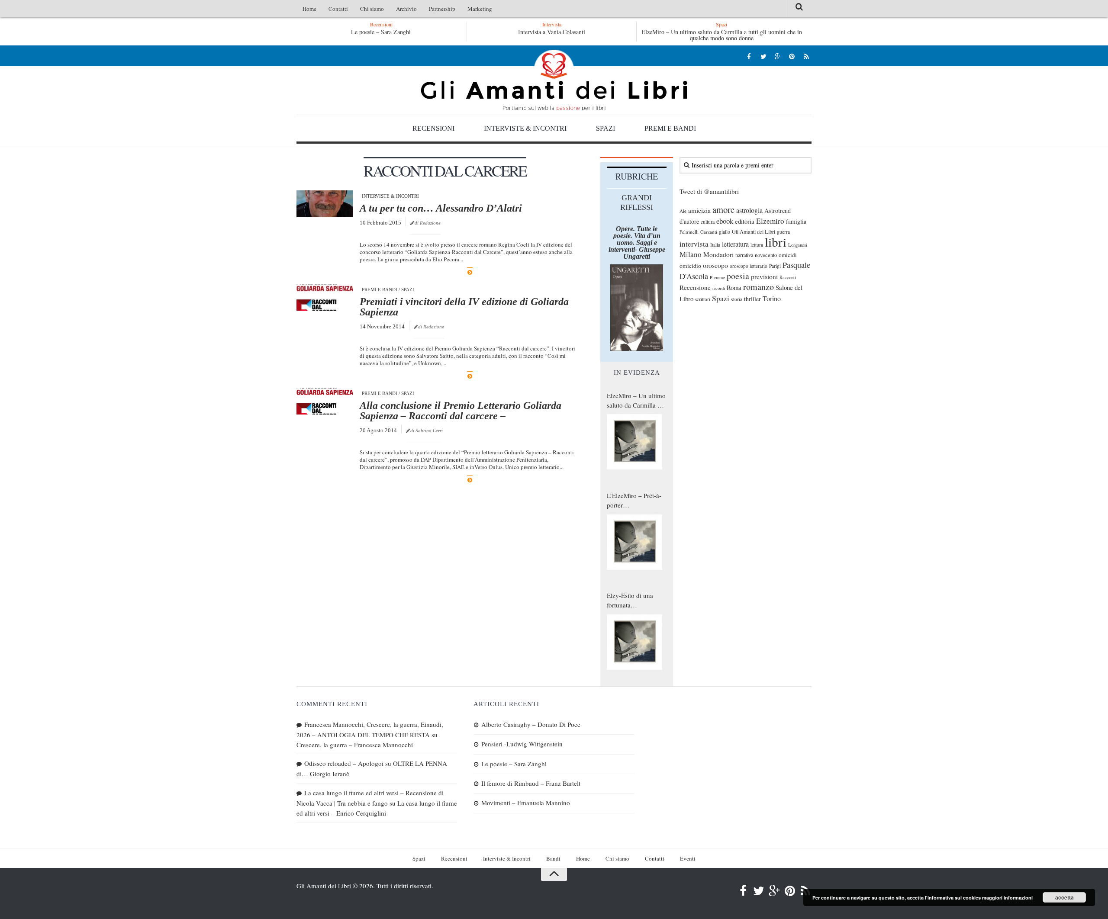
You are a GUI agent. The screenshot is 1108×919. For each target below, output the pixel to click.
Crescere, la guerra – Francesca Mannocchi (354, 744)
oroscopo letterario (748, 266)
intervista (694, 244)
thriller (752, 299)
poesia (738, 276)
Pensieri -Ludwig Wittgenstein (522, 743)
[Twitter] (763, 56)
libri (775, 241)
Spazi (605, 128)
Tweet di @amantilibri (709, 191)
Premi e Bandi (670, 128)
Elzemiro (770, 221)
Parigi (775, 266)
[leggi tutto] (470, 272)
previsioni (764, 276)
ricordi (718, 288)
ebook (724, 221)
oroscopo (715, 265)
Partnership (442, 9)
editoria (744, 221)
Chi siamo (372, 9)
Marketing (479, 9)
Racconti (787, 277)
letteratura (735, 244)
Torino (772, 298)
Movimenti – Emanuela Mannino (525, 802)
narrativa (744, 254)
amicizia (699, 210)
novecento (766, 255)
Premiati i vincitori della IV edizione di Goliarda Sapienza (464, 307)
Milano (691, 254)
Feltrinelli (689, 231)
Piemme (717, 277)
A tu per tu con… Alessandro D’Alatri (441, 208)
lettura (756, 244)
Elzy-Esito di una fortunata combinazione (630, 600)
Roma (734, 287)
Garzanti (708, 231)
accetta (1064, 897)
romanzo (758, 286)
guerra (783, 231)
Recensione (695, 287)
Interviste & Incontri (525, 128)
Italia (715, 244)
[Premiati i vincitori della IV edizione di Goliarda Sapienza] (324, 297)
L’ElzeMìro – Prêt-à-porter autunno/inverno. (634, 500)
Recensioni (433, 128)
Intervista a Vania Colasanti (551, 32)
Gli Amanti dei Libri (554, 80)
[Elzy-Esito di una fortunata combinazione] (634, 642)
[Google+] (777, 56)
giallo (724, 231)
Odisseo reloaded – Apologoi (343, 763)
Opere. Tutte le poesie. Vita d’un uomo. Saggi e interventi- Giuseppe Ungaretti (637, 242)
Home (309, 9)
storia (736, 299)
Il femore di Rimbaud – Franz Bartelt (530, 783)
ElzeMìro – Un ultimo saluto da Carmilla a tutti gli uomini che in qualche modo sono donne (721, 35)
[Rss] (806, 56)
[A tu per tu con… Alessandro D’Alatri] (324, 203)
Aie (683, 211)
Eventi (688, 858)
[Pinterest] (791, 56)
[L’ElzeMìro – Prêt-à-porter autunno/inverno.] (634, 542)
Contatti (338, 9)
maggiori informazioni (1007, 897)
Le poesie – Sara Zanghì (381, 32)
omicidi (788, 255)
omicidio (690, 266)
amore (723, 209)
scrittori (702, 299)
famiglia (796, 221)
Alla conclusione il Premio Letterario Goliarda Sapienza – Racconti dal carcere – (460, 410)
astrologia (749, 210)
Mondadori (718, 254)
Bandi (553, 858)
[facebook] (749, 56)
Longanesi (797, 245)
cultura (708, 221)
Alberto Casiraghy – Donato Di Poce (530, 724)
